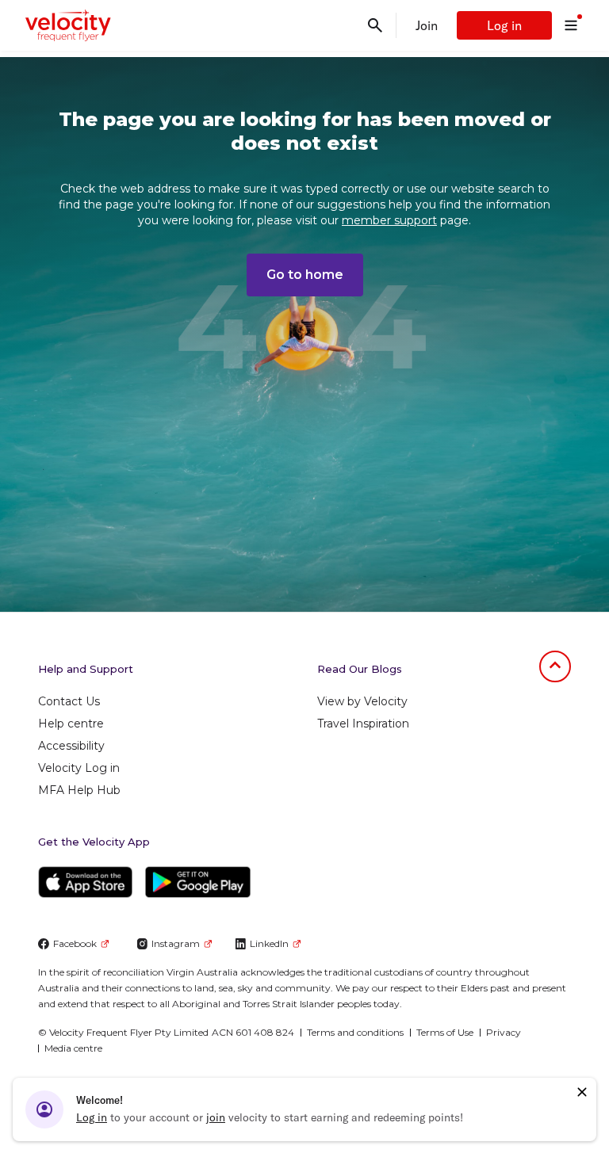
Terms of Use (444, 1032)
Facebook (75, 943)
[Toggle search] (375, 25)
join (215, 1117)
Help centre (71, 723)
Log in (504, 25)
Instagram (175, 943)
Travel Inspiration (363, 723)
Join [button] (427, 25)
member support (389, 220)
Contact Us (69, 701)
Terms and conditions (355, 1032)
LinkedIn (269, 943)
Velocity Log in (79, 768)
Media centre (73, 1048)
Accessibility (71, 746)
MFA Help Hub (79, 790)
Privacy (503, 1032)
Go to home (304, 274)
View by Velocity (362, 701)
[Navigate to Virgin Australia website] (507, 1100)
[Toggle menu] (571, 25)
